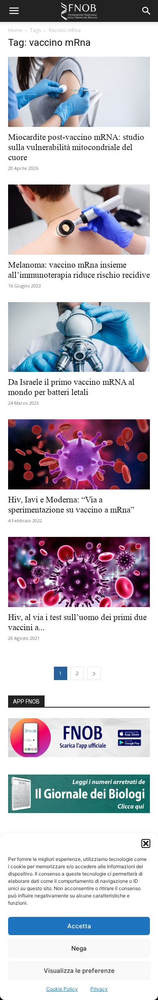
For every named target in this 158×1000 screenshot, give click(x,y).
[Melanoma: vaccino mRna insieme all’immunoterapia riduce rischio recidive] (79, 220)
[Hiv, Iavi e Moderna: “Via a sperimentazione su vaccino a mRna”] (79, 454)
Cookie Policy (62, 989)
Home (15, 30)
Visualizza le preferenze (79, 970)
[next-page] (94, 673)
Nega (79, 948)
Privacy (99, 989)
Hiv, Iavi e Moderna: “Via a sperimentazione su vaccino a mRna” (71, 505)
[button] (146, 843)
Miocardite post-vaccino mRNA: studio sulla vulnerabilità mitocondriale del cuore (76, 147)
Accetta (79, 926)
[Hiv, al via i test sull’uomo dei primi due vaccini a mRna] (79, 572)
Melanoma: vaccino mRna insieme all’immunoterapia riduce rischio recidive (79, 270)
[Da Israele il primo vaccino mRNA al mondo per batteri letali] (79, 337)
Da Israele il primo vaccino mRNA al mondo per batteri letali (71, 387)
